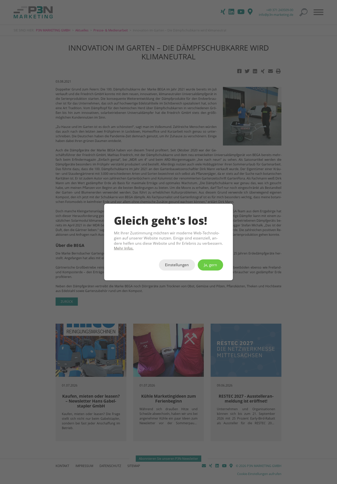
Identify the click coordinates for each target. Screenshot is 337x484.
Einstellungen (177, 265)
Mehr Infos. (124, 248)
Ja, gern (210, 265)
